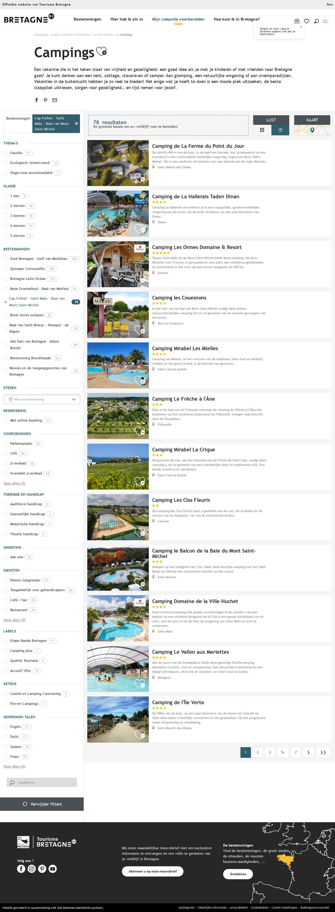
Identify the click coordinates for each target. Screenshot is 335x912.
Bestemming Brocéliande (34, 358)
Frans (18, 756)
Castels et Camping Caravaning (38, 693)
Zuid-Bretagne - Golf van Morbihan (43, 258)
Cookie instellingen (284, 907)
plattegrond (186, 907)
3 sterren (21, 216)
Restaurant (22, 610)
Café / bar (22, 600)
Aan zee (20, 557)
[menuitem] (29, 19)
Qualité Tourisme (27, 660)
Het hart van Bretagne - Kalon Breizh (43, 344)
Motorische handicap (30, 524)
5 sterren (20, 236)
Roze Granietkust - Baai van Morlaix (43, 288)
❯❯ (323, 752)
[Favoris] (307, 21)
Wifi (17, 453)
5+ (283, 752)
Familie (20, 153)
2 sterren (21, 206)
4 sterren (21, 226)
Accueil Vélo (24, 670)
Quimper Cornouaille (32, 268)
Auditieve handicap (29, 504)
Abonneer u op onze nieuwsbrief (153, 871)
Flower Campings (27, 703)
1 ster (17, 196)
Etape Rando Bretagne (32, 640)
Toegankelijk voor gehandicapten (41, 590)
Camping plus (24, 650)
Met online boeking (30, 420)
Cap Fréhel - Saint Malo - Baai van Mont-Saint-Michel (43, 301)
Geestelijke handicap (30, 514)
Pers (330, 4)
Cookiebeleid (259, 907)
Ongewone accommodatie (34, 173)
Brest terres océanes (30, 315)
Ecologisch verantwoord (33, 163)
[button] (316, 21)
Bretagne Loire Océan (32, 278)
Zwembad (22, 463)
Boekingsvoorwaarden (315, 907)
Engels (19, 726)
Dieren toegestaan (29, 580)
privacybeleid (238, 907)
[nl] (325, 21)
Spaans (19, 746)
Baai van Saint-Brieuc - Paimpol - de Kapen (43, 328)
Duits (18, 736)
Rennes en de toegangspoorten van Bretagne (44, 371)
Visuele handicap (27, 534)
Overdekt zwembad (30, 473)
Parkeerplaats (25, 443)
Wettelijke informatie (212, 907)
